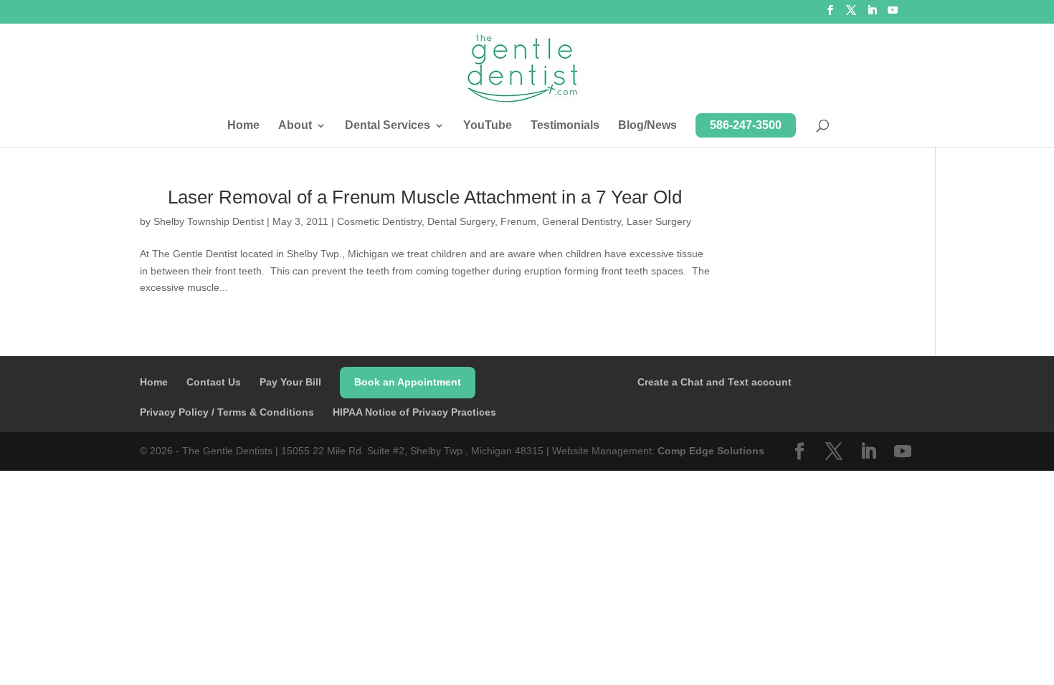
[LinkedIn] (872, 14)
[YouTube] (893, 14)
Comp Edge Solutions (710, 450)
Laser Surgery (659, 221)
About (295, 125)
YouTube (487, 125)
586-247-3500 (746, 125)
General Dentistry (581, 221)
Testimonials (565, 125)
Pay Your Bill (290, 382)
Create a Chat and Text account (714, 382)
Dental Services (387, 125)
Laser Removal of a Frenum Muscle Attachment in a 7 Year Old (425, 197)
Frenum (518, 221)
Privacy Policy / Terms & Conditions (227, 412)
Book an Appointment (407, 382)
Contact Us (213, 382)
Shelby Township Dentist (208, 221)
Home (243, 125)
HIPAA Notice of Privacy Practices (414, 412)
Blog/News (647, 125)
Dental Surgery (461, 221)
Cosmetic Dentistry (379, 221)
